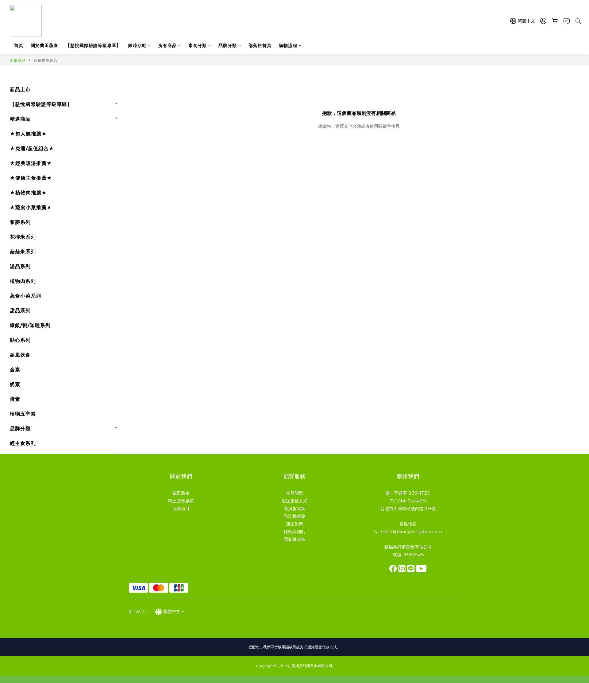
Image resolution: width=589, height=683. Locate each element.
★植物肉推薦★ (28, 193)
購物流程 (288, 45)
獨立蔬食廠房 (181, 501)
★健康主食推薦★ (31, 178)
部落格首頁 (259, 45)
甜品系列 (20, 311)
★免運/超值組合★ (32, 148)
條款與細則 (294, 531)
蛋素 (15, 399)
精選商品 (20, 119)
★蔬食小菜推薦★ (31, 207)
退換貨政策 (294, 508)
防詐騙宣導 (294, 516)
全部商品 (18, 60)
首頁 (18, 45)
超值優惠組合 (46, 60)
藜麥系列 (20, 222)
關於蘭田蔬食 (44, 45)
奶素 (15, 384)
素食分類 (197, 45)
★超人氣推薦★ (28, 134)
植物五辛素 (23, 414)
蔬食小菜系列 (25, 296)
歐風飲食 (20, 355)
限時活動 (137, 45)
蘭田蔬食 (181, 493)
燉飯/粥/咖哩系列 (30, 325)
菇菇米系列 (23, 252)
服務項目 (181, 508)
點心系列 (20, 340)
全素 (15, 370)
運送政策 (294, 524)
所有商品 (167, 45)
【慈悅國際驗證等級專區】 (93, 45)
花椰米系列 (23, 237)
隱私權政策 (294, 539)
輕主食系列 (23, 443)
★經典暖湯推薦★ (31, 163)
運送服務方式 (294, 501)
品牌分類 (227, 45)
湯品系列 (20, 266)
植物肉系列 (23, 281)
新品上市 (20, 89)
